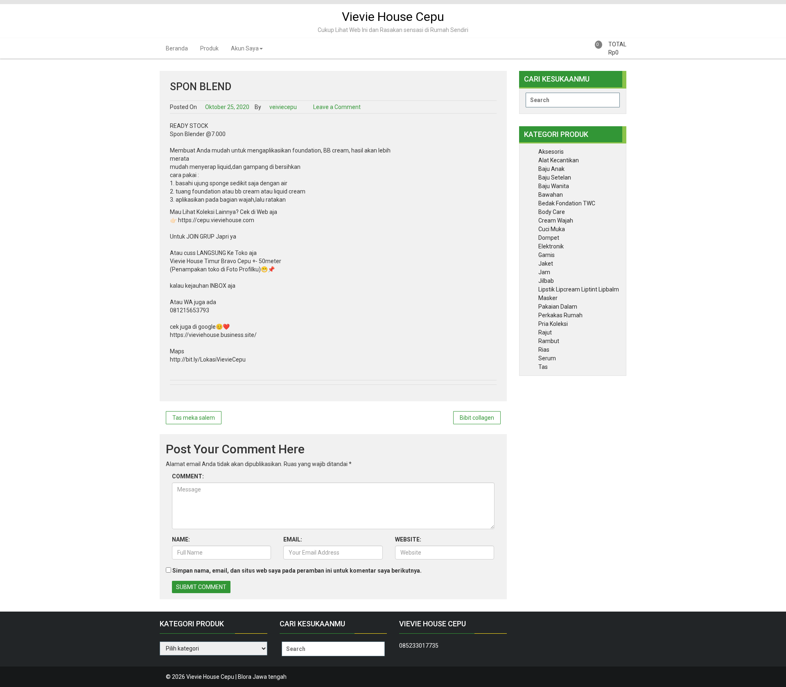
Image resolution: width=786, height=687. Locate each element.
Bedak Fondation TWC (566, 203)
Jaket (545, 263)
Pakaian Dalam (557, 306)
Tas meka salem (193, 417)
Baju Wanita (553, 186)
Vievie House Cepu (393, 16)
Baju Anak (551, 169)
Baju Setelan (554, 177)
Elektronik (551, 246)
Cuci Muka (551, 229)
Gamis (546, 255)
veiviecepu (282, 107)
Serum (547, 358)
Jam (544, 272)
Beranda (177, 48)
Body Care (551, 212)
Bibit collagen (477, 417)
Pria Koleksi (553, 324)
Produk (209, 48)
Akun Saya (245, 48)
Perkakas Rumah (560, 315)
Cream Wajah (555, 220)
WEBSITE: (408, 539)
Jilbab (546, 281)
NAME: (181, 539)
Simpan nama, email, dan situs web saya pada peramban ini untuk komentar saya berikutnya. (297, 570)
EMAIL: (292, 539)
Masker (548, 298)
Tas (543, 367)
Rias (543, 349)
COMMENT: (188, 476)
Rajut (545, 332)
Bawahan (550, 194)
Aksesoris (551, 151)
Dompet (548, 237)
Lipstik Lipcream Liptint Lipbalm (578, 289)
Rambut (548, 341)
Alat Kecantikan (558, 160)
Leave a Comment (337, 107)
